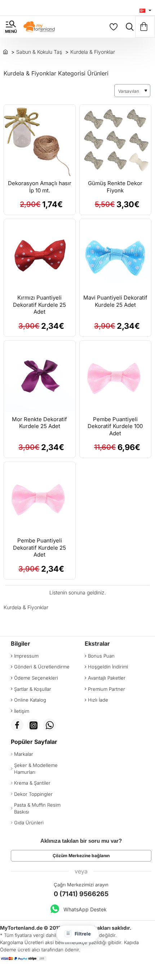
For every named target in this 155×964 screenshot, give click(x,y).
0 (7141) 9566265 (81, 894)
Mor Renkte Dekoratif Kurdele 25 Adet (39, 423)
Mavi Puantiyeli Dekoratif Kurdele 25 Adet (115, 301)
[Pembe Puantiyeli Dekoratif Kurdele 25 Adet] (39, 497)
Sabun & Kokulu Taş (39, 52)
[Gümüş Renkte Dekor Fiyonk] (115, 140)
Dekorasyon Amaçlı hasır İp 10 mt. (39, 187)
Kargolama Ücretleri (22, 942)
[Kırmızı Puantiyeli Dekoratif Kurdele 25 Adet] (39, 255)
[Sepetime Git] (145, 27)
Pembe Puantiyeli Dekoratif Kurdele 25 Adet (39, 547)
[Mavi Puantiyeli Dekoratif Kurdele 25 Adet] (115, 255)
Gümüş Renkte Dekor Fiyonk (115, 187)
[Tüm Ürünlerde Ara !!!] (128, 27)
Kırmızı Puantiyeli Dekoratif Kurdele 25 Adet (39, 304)
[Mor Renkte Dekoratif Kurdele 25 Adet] (39, 376)
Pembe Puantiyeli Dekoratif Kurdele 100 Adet (115, 426)
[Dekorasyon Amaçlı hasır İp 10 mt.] (39, 140)
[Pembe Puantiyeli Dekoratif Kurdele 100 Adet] (115, 376)
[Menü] (11, 27)
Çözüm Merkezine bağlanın (81, 855)
